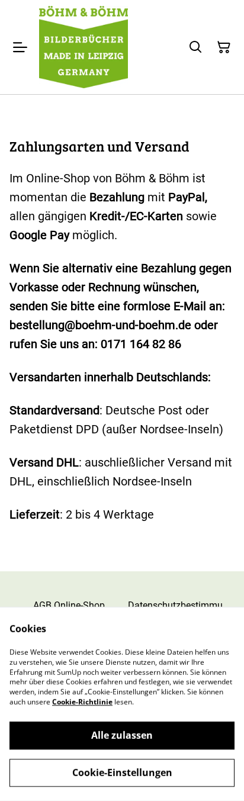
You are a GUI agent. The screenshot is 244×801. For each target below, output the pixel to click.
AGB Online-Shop (69, 605)
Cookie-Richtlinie (82, 702)
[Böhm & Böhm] (83, 47)
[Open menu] (20, 47)
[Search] (195, 47)
